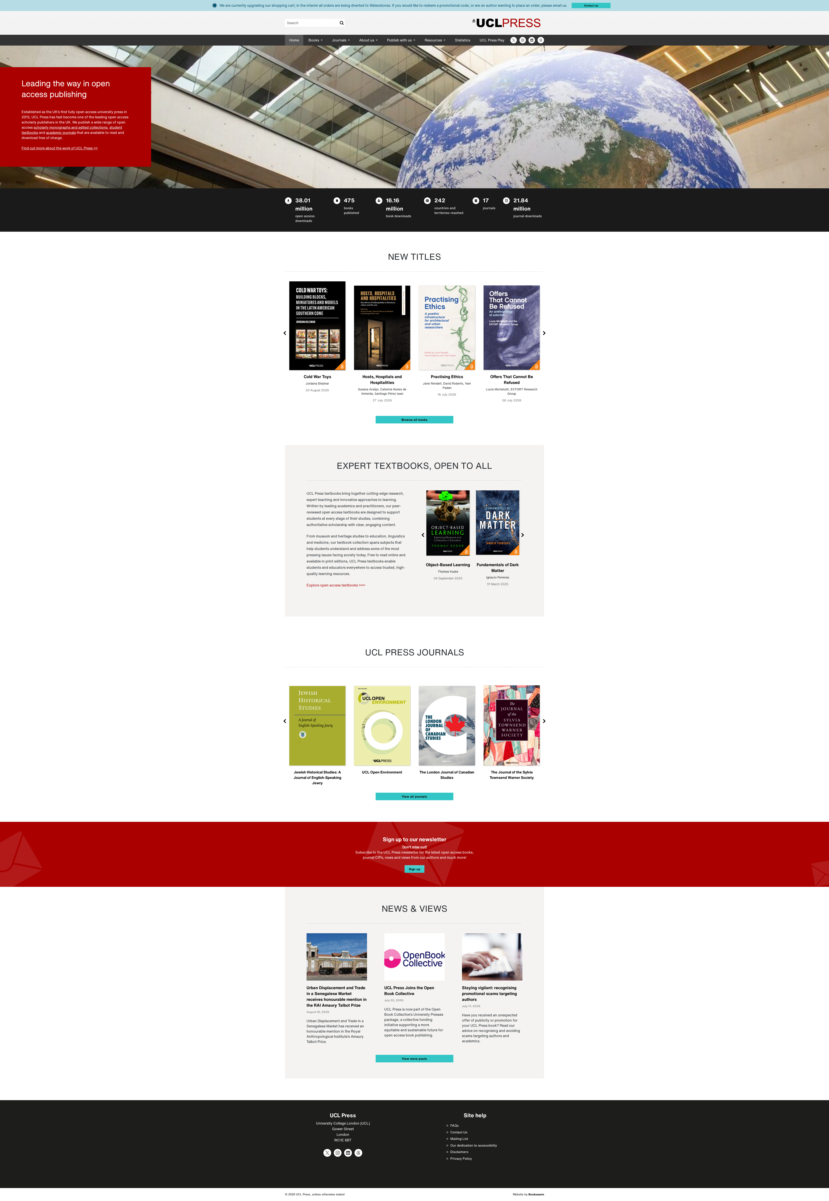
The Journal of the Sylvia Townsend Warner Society (512, 774)
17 (486, 200)
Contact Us (458, 1132)
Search (341, 23)
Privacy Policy (461, 1158)
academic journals (61, 132)
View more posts (414, 1058)
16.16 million (394, 204)
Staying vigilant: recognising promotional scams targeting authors (489, 993)
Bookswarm (536, 1194)
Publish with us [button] (400, 40)
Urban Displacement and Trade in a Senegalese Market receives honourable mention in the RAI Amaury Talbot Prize (337, 996)
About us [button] (367, 40)
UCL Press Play (492, 40)
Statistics (462, 40)
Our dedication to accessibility (473, 1145)
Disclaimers (459, 1151)
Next (544, 333)
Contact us (591, 5)
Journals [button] (339, 40)
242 (439, 200)
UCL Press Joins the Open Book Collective (409, 991)
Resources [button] (434, 40)
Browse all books (415, 419)
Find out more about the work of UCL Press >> (60, 148)
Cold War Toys (317, 377)
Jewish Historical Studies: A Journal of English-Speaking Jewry (317, 777)
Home (294, 40)
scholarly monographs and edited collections (71, 127)
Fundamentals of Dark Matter (498, 568)
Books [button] (314, 40)
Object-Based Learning (448, 565)
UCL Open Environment (382, 772)
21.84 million (521, 204)
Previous (285, 333)
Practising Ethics (447, 377)
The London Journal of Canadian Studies (446, 774)
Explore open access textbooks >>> (336, 585)
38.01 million (303, 204)
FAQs (454, 1125)
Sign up (414, 869)
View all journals (414, 796)
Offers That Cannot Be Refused (511, 379)
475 (349, 200)
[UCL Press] (506, 22)
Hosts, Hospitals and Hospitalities (382, 379)
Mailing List (459, 1138)
